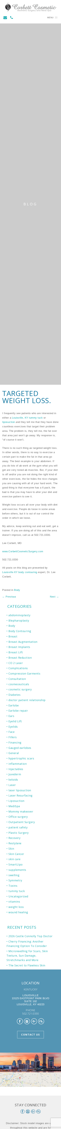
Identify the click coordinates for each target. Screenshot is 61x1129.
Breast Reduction (20, 657)
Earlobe (13, 705)
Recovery (14, 838)
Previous (9, 596)
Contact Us (30, 1034)
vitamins (14, 901)
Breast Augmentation (22, 642)
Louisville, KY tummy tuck (28, 417)
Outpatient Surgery (21, 822)
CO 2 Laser (15, 663)
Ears (11, 716)
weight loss (16, 907)
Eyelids (13, 726)
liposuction (8, 422)
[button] (50, 17)
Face (11, 732)
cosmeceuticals (18, 684)
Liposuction (16, 801)
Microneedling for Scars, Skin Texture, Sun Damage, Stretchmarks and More (27, 955)
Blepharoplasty (18, 620)
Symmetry (15, 880)
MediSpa (14, 806)
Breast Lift (15, 652)
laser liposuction (19, 790)
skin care (14, 859)
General (13, 753)
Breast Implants (19, 647)
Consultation (17, 679)
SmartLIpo (15, 864)
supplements (17, 870)
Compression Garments (24, 673)
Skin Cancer (16, 854)
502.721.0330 (30, 1013)
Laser (12, 785)
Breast (12, 636)
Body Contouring (19, 631)
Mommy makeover (20, 811)
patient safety (18, 827)
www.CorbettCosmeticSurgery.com (22, 551)
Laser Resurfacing (20, 795)
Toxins (12, 885)
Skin (11, 848)
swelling (13, 875)
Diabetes (14, 694)
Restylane (14, 843)
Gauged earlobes (19, 748)
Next (54, 596)
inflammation (17, 763)
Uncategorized (18, 896)
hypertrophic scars (21, 758)
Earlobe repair (18, 710)
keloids (13, 779)
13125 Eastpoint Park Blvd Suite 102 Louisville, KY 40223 (30, 1000)
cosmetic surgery (20, 689)
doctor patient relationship (27, 700)
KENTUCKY (30, 989)
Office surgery (18, 816)
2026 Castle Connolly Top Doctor (30, 936)
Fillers (12, 737)
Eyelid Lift (15, 721)
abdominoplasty (19, 615)
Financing (14, 742)
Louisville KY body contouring (20, 572)
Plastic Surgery (18, 832)
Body (17, 590)
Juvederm (14, 774)
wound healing (18, 912)
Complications (18, 668)
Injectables (15, 769)
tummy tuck (16, 891)
